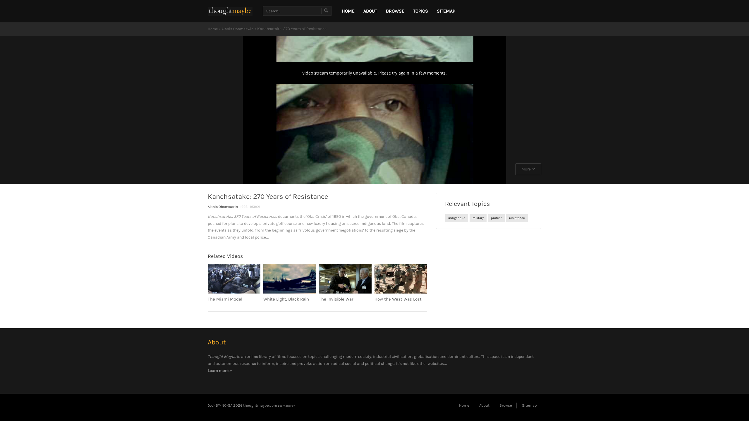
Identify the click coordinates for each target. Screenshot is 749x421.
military (478, 218)
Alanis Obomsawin (237, 29)
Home (213, 29)
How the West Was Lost (398, 299)
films (281, 356)
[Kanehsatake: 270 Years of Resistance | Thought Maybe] (230, 11)
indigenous (456, 218)
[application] (374, 110)
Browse (395, 11)
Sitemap (446, 11)
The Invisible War (336, 299)
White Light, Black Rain (286, 299)
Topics (420, 11)
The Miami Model (225, 299)
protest (496, 218)
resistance (517, 218)
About (370, 11)
